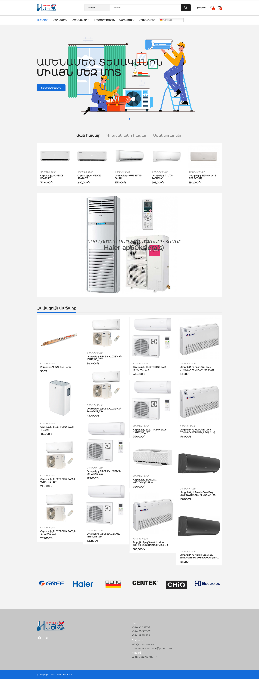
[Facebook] (39, 638)
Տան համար (88, 135)
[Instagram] (46, 638)
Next (222, 164)
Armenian (167, 19)
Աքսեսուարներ (168, 135)
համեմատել (62, 156)
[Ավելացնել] (55, 156)
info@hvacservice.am (144, 644)
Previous (37, 164)
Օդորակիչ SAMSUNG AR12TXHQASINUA (145, 481)
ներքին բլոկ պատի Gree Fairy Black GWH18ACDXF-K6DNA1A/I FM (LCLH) (198, 558)
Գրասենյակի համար (126, 135)
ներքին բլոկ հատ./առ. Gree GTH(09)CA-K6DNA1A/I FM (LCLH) (197, 431)
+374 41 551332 (141, 627)
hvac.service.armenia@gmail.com (152, 648)
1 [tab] (129, 119)
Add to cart (48, 156)
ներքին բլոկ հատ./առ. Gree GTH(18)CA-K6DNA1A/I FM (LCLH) (150, 543)
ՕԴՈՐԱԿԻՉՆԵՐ (48, 172)
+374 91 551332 (141, 635)
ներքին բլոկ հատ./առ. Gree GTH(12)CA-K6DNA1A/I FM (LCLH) (197, 368)
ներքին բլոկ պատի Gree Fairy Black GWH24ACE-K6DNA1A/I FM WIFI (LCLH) (197, 495)
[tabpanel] (129, 75)
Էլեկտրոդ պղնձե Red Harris (55, 367)
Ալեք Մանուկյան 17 (144, 656)
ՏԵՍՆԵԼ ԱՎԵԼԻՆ (51, 87)
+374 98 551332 (141, 631)
